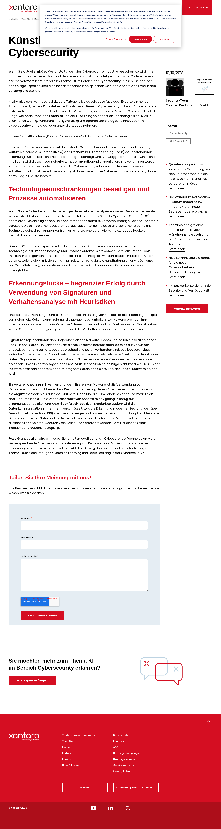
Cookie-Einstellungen (116, 39)
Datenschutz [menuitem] (120, 735)
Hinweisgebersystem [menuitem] (125, 759)
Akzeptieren (140, 39)
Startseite (13, 19)
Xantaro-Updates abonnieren (136, 787)
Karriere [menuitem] (66, 759)
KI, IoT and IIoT (178, 141)
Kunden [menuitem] (66, 747)
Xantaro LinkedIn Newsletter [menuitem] (78, 735)
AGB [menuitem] (115, 747)
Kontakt (85, 787)
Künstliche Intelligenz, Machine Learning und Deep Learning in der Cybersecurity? (82, 453)
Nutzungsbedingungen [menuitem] (126, 753)
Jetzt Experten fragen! (32, 680)
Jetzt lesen (177, 188)
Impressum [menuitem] (119, 741)
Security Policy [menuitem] (121, 771)
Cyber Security (178, 133)
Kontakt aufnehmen (197, 7)
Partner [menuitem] (66, 753)
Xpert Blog (26, 19)
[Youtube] (93, 809)
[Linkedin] (110, 809)
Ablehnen (164, 39)
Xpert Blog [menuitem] (68, 741)
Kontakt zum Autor (186, 308)
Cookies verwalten (124, 765)
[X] (127, 809)
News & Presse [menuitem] (70, 765)
